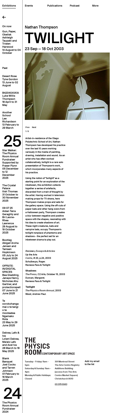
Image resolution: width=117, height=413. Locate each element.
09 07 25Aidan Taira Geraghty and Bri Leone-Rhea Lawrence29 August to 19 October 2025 (10, 220)
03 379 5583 (61, 384)
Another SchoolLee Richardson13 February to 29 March (10, 120)
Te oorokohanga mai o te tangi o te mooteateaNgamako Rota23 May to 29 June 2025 (10, 313)
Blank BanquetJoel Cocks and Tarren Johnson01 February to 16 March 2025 (10, 369)
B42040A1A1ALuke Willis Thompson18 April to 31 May (10, 99)
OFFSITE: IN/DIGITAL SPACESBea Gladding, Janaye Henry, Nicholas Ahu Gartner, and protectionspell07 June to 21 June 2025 (11, 279)
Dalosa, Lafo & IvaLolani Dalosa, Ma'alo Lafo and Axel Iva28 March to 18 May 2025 (11, 342)
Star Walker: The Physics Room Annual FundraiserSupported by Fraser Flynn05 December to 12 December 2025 (10, 164)
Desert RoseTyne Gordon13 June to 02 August (10, 81)
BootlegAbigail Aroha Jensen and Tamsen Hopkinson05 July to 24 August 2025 (10, 249)
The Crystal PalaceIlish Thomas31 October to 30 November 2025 (10, 193)
